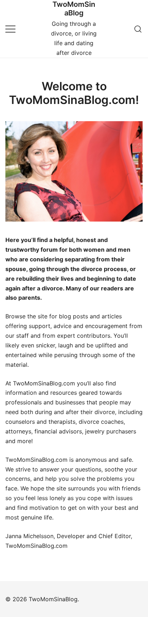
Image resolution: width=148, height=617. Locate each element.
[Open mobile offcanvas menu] (10, 29)
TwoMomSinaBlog (73, 8)
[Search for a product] (138, 29)
